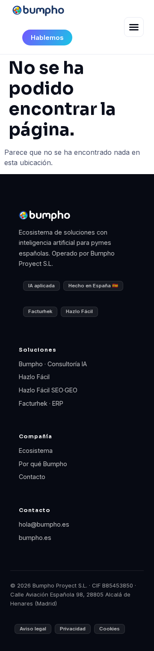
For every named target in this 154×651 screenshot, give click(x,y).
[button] (134, 27)
